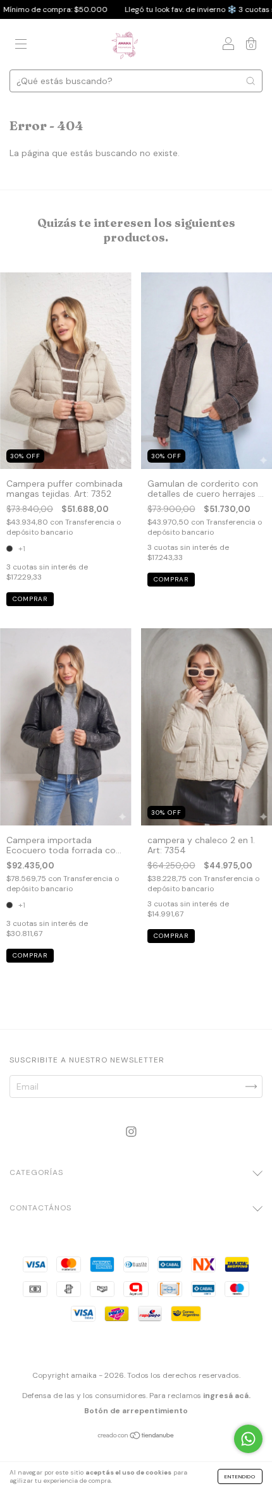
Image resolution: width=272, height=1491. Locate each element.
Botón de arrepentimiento (136, 1411)
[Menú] (21, 45)
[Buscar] (250, 81)
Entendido (240, 1476)
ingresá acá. (226, 1396)
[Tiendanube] (136, 1436)
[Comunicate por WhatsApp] (248, 1439)
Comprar (30, 599)
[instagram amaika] (131, 1131)
